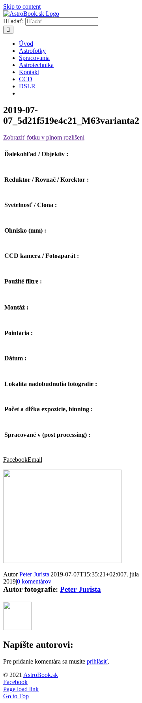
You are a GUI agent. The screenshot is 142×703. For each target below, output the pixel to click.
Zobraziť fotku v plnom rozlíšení (43, 137)
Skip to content (22, 6)
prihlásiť (97, 661)
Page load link (21, 689)
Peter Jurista (34, 574)
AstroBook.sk (40, 674)
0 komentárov (34, 581)
